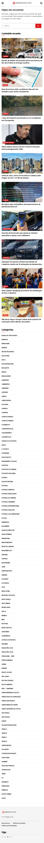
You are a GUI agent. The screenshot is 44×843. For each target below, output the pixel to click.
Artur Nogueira (8, 352)
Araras (4, 348)
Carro (4, 396)
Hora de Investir (8, 530)
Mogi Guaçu (6, 599)
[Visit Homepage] (22, 3)
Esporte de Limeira (9, 469)
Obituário (5, 632)
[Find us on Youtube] (7, 837)
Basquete (5, 368)
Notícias (5, 624)
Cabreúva (5, 380)
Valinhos (5, 782)
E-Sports (5, 449)
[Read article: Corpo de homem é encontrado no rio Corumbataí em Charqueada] (22, 106)
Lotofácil (5, 583)
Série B (4, 733)
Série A (4, 729)
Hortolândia (7, 534)
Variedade (5, 786)
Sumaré (4, 762)
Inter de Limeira (8, 546)
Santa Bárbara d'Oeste (10, 693)
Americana (5, 344)
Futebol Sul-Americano (11, 514)
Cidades (5, 56)
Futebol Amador (8, 490)
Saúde (4, 721)
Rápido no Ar (9, 817)
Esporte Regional (9, 473)
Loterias (5, 579)
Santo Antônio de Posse (11, 709)
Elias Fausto (6, 457)
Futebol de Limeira (9, 498)
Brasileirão (6, 376)
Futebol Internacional (10, 506)
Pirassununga (7, 660)
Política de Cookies (19, 823)
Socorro (5, 749)
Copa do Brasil (7, 417)
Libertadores (7, 571)
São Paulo (5, 713)
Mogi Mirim (6, 603)
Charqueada (6, 400)
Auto (3, 360)
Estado (4, 477)
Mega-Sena (6, 591)
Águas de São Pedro (9, 335)
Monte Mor (6, 607)
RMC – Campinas (7, 688)
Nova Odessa (7, 628)
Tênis (4, 774)
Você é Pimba (6, 794)
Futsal (4, 518)
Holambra (5, 526)
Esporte (5, 465)
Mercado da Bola (8, 142)
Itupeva (4, 559)
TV (2, 778)
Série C (4, 737)
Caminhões (6, 384)
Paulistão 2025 (7, 648)
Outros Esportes (9, 640)
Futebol (5, 486)
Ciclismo (5, 404)
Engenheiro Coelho (9, 461)
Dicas (4, 445)
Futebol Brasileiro (9, 494)
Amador (5, 339)
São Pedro (6, 717)
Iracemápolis (7, 550)
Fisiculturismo (7, 482)
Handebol (5, 522)
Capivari (5, 392)
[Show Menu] (3, 3)
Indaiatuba (6, 538)
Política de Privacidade (9, 825)
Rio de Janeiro (7, 684)
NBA (3, 620)
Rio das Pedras (7, 680)
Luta (3, 587)
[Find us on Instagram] (10, 837)
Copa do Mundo (8, 421)
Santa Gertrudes (8, 701)
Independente (7, 542)
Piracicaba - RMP (8, 229)
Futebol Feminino (8, 502)
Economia (5, 453)
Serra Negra (6, 745)
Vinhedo (5, 790)
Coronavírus (7, 433)
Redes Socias (7, 672)
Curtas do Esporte (9, 441)
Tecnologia (6, 770)
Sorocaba (5, 758)
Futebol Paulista (8, 510)
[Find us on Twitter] (4, 837)
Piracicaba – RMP (8, 656)
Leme (3, 567)
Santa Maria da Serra (10, 705)
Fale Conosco (6, 823)
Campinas (6, 257)
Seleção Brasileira (9, 725)
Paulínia (5, 644)
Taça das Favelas (8, 766)
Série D (4, 741)
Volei (4, 798)
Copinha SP (6, 425)
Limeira (5, 171)
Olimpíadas (6, 636)
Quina (4, 664)
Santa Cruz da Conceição (11, 697)
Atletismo (5, 356)
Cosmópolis (6, 437)
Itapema (4, 555)
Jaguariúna (6, 563)
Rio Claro (5, 676)
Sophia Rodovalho (9, 753)
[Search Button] (41, 3)
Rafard (4, 668)
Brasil (5, 85)
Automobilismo (8, 364)
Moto (4, 611)
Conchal (5, 412)
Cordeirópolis (7, 429)
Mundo (4, 616)
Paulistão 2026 (7, 652)
